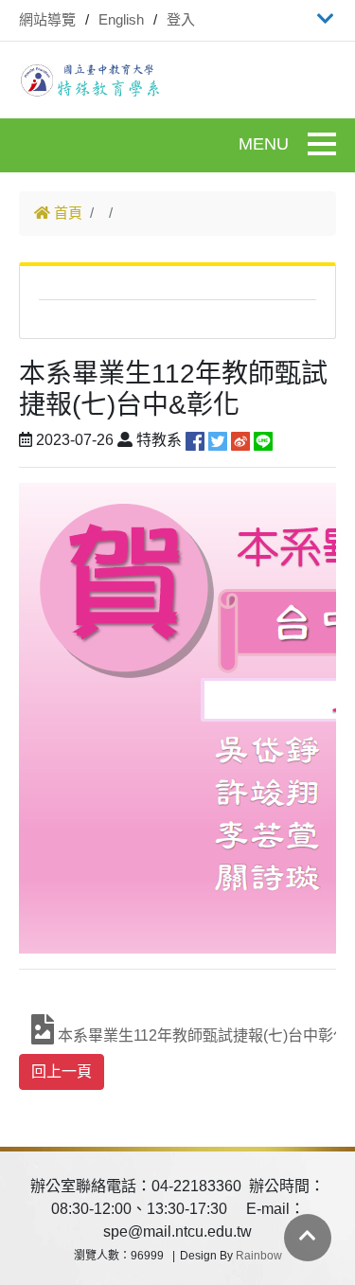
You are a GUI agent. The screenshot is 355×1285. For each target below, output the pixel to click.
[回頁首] (307, 1235)
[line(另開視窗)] (263, 440)
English (121, 19)
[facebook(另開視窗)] (195, 440)
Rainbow (259, 1255)
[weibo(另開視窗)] (240, 440)
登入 (181, 19)
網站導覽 (47, 19)
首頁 (66, 213)
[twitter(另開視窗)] (217, 440)
